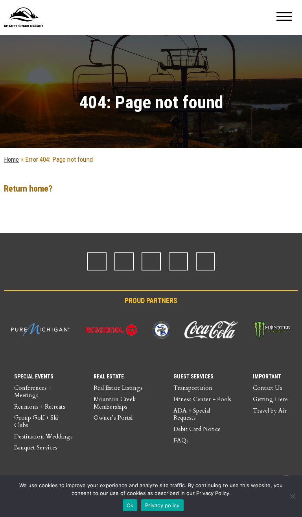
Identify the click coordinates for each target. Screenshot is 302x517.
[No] (292, 496)
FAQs (181, 440)
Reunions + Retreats (39, 407)
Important (267, 376)
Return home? (28, 189)
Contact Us (267, 388)
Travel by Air (270, 411)
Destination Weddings (43, 436)
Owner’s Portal (113, 418)
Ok (130, 505)
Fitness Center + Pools (202, 399)
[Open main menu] (284, 17)
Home (11, 159)
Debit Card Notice (197, 429)
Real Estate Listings (118, 388)
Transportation (192, 388)
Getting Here (270, 399)
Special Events (33, 376)
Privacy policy (162, 505)
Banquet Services (35, 447)
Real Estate (109, 376)
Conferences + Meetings (33, 391)
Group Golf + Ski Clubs (36, 421)
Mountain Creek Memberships (115, 403)
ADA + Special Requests (191, 414)
